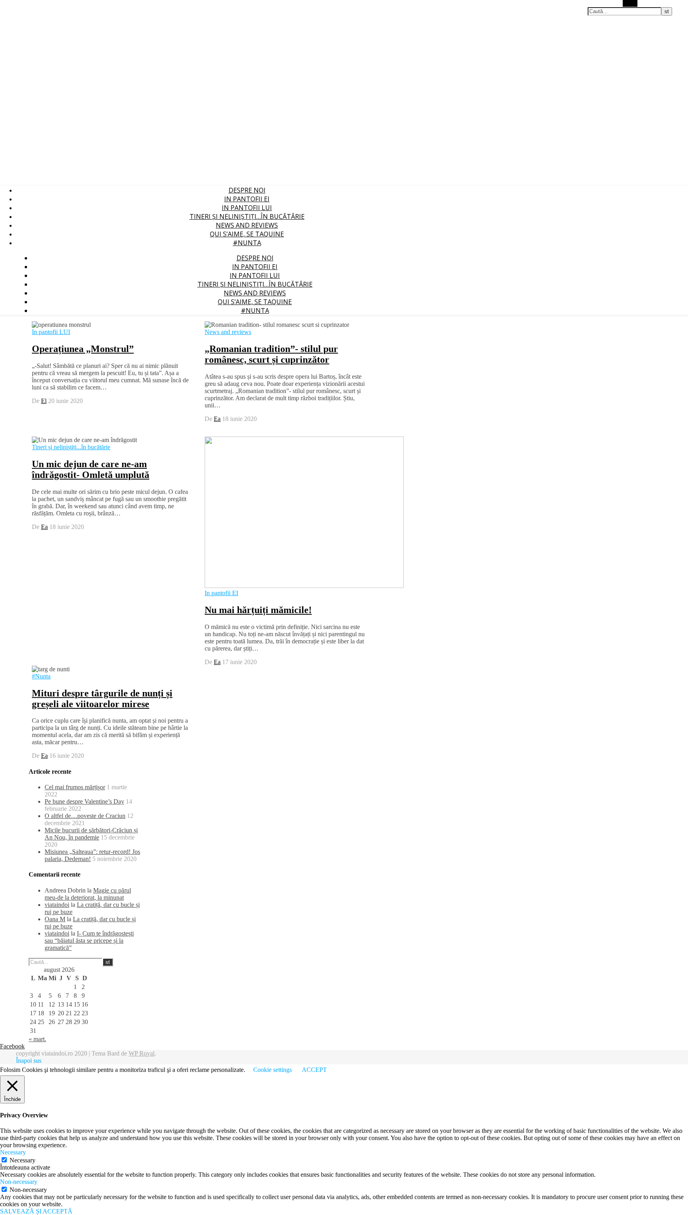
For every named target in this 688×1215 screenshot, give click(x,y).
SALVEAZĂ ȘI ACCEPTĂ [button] (36, 1211)
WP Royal (141, 1053)
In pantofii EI (247, 199)
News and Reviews (247, 225)
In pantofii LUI (247, 207)
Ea (217, 418)
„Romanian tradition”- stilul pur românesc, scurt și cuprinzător (271, 354)
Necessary (22, 1160)
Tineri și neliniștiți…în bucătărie (247, 216)
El (44, 400)
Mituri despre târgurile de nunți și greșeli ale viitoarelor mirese (102, 698)
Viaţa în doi (13, 4)
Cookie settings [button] (272, 1069)
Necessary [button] (13, 1152)
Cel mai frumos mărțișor (75, 787)
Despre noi (247, 190)
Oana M (55, 919)
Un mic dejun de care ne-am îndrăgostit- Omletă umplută (90, 469)
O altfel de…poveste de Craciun (85, 815)
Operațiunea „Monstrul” (83, 349)
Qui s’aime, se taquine (247, 234)
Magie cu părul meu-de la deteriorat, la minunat (88, 894)
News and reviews (228, 331)
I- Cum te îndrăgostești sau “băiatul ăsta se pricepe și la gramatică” (89, 940)
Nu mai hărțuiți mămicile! (258, 610)
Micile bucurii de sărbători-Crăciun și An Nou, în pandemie (91, 834)
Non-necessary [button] (18, 1181)
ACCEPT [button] (314, 1069)
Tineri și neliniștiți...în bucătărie (71, 447)
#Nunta (247, 242)
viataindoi (57, 904)
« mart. (37, 1039)
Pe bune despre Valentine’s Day (84, 801)
